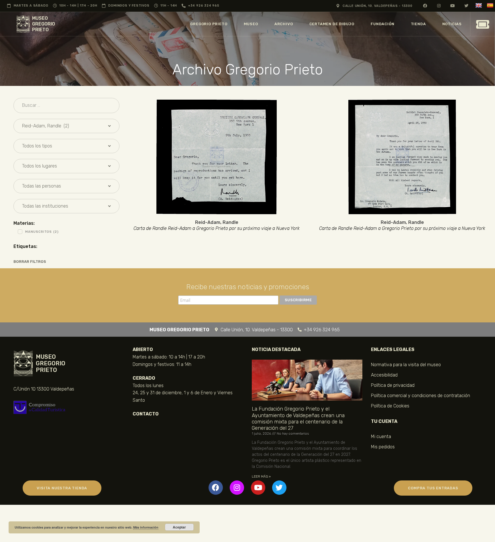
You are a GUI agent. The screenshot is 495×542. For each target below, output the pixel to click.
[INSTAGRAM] (439, 5)
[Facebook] (216, 487)
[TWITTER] (466, 5)
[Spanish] (491, 5)
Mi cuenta (381, 436)
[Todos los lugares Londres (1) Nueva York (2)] (66, 166)
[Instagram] (237, 487)
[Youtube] (258, 487)
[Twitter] (279, 487)
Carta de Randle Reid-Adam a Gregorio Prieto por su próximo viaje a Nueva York (216, 228)
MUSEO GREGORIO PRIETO (43, 23)
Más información (145, 527)
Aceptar (179, 527)
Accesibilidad (384, 375)
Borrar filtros (29, 261)
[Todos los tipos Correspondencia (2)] (66, 146)
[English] (479, 5)
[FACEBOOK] (425, 5)
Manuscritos (42, 232)
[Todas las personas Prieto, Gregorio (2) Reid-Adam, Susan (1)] (66, 186)
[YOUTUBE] (452, 5)
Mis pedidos (383, 447)
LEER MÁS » (261, 476)
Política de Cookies (390, 406)
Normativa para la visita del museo (406, 364)
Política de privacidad (393, 385)
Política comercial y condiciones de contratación (420, 395)
